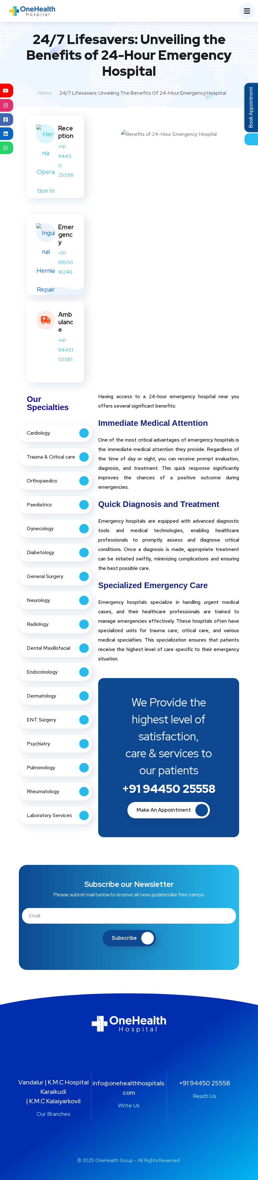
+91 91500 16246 (65, 262)
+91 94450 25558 (169, 788)
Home (45, 93)
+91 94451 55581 (65, 350)
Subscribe (124, 938)
